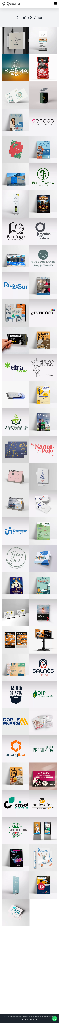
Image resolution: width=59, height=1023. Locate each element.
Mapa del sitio (52, 1016)
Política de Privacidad (34, 1016)
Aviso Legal (25, 1016)
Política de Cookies (44, 1016)
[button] (54, 1018)
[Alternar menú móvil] (55, 3)
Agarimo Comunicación (16, 1016)
